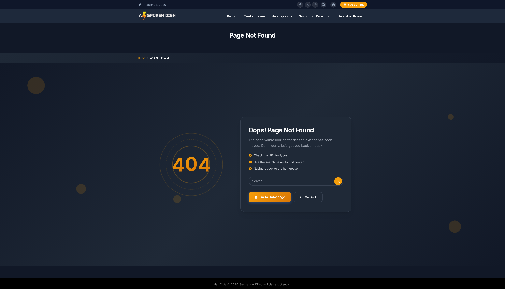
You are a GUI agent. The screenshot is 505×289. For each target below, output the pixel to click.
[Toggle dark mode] (333, 5)
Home (141, 58)
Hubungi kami (282, 16)
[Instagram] (315, 5)
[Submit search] (338, 181)
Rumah (232, 16)
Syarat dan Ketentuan (315, 16)
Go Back (311, 197)
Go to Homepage (272, 197)
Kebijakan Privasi (350, 16)
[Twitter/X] (308, 5)
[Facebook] (300, 5)
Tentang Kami (254, 16)
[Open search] (323, 5)
